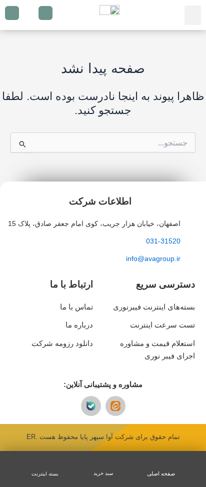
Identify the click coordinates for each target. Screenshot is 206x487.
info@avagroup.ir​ (153, 258)
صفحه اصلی (161, 473)
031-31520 (163, 241)
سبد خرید (103, 473)
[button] (192, 15)
